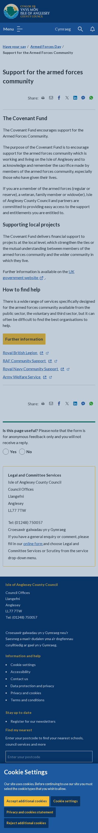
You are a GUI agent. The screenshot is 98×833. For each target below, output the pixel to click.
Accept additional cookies (27, 801)
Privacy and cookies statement (30, 812)
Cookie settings (65, 801)
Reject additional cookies (26, 823)
